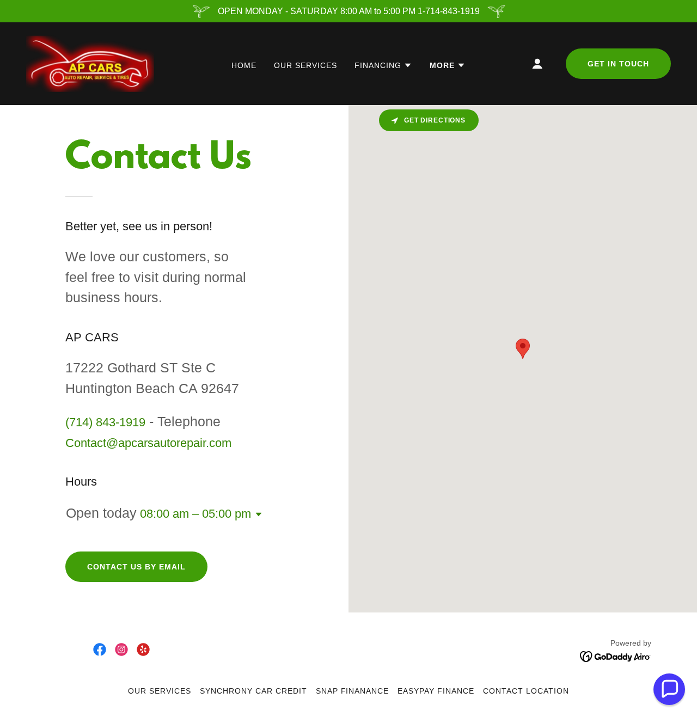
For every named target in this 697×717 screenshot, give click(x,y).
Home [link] (243, 65)
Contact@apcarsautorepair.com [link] (148, 443)
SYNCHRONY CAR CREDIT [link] (253, 691)
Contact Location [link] (526, 691)
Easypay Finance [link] (436, 691)
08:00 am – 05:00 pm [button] (195, 513)
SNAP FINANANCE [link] (352, 691)
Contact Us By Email (136, 566)
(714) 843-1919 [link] (105, 422)
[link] (90, 63)
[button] (383, 65)
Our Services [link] (305, 65)
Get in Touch (618, 63)
